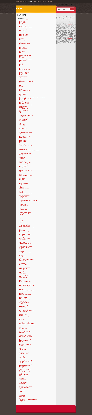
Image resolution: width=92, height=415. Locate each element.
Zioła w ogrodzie (22, 400)
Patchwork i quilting (22, 254)
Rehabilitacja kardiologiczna (24, 309)
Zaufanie (20, 388)
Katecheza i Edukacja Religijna (25, 162)
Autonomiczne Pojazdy (23, 35)
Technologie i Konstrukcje (24, 352)
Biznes (20, 44)
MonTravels (21, 221)
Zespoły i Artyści (22, 396)
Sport (20, 337)
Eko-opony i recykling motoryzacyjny (26, 101)
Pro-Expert (21, 289)
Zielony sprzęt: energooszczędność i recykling (28, 399)
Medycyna (21, 210)
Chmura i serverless (23, 60)
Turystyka (21, 362)
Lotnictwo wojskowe (23, 196)
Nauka (20, 229)
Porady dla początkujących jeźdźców (26, 275)
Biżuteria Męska (22, 47)
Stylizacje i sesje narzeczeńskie (25, 344)
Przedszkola (21, 295)
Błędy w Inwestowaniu (23, 48)
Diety (20, 82)
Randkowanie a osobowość (24, 302)
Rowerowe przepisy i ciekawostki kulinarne (27, 324)
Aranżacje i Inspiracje (23, 29)
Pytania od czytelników (23, 301)
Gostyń (20, 127)
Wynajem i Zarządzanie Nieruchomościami (27, 377)
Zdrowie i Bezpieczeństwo (24, 392)
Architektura (21, 30)
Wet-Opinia (21, 367)
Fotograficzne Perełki (23, 119)
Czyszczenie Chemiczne (23, 76)
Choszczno (21, 65)
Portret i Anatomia (22, 278)
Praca (20, 280)
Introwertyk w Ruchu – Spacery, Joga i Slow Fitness (29, 150)
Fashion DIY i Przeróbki (23, 108)
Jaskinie (20, 155)
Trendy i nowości (22, 357)
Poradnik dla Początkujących (24, 267)
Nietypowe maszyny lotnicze (24, 231)
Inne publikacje (22, 148)
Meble (20, 208)
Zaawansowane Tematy (23, 380)
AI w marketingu (22, 21)
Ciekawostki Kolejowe (23, 70)
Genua (20, 123)
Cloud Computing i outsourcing (25, 74)
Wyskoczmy (21, 378)
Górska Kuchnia (22, 125)
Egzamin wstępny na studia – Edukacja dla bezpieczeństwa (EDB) (32, 97)
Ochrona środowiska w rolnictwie (25, 243)
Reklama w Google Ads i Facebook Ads (26, 310)
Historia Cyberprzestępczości (24, 136)
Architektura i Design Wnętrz (24, 32)
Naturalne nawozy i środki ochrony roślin (27, 227)
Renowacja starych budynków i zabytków (27, 312)
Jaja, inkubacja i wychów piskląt (25, 153)
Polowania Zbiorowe (23, 263)
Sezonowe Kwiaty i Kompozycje (25, 335)
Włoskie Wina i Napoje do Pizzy (25, 371)
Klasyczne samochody (23, 165)
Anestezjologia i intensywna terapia (26, 27)
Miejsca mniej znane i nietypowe (25, 212)
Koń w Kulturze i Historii (23, 169)
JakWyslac (21, 154)
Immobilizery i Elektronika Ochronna (26, 145)
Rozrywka (21, 326)
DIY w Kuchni (21, 84)
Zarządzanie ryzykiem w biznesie (25, 386)
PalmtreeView (21, 251)
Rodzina (20, 318)
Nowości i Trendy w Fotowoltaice (25, 241)
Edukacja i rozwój (22, 94)
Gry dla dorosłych (22, 129)
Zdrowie (20, 391)
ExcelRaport (21, 107)
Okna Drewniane (22, 248)
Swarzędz (21, 345)
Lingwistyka (21, 192)
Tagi (48, 1)
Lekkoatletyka (21, 187)
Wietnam (20, 370)
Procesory (21, 293)
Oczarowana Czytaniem (23, 244)
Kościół (20, 171)
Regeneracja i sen (22, 306)
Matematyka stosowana (23, 207)
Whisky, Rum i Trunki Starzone (25, 369)
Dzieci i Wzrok (21, 87)
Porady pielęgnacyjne (23, 277)
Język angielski (22, 157)
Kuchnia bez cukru (22, 178)
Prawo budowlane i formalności (25, 284)
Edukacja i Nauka (22, 93)
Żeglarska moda (22, 395)
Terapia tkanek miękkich (23, 353)
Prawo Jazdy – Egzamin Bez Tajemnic (26, 285)
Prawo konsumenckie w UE (24, 286)
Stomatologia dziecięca (23, 340)
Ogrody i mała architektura (24, 247)
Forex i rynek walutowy (23, 118)
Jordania (20, 159)
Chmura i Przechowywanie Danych (25, 59)
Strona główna (19, 1)
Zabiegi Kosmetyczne (23, 382)
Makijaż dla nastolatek (23, 203)
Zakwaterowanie (22, 383)
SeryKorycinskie (22, 332)
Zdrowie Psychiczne (23, 394)
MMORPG (21, 214)
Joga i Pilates (21, 158)
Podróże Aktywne (22, 260)
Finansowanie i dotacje (23, 114)
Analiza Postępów (22, 26)
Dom (20, 85)
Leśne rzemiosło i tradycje (24, 188)
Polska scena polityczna (23, 265)
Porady (20, 272)
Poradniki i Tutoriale (23, 269)
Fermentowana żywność (23, 110)
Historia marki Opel (22, 138)
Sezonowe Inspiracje (23, 333)
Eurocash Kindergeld (23, 106)
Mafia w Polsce (22, 199)
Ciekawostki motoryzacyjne (24, 72)
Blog (20, 50)
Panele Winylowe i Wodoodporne (25, 252)
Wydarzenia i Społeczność (24, 375)
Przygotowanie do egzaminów (24, 299)
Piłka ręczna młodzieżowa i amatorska (26, 259)
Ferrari (20, 111)
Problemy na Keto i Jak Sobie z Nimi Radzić (27, 290)
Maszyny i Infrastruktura (23, 205)
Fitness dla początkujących (24, 116)
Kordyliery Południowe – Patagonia (25, 170)
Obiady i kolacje (22, 242)
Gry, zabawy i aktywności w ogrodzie (26, 132)
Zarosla (20, 384)
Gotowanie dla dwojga (23, 128)
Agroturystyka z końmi (23, 19)
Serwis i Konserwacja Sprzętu (24, 331)
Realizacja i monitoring (23, 305)
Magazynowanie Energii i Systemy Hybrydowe (28, 200)
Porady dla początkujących (24, 273)
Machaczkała (21, 197)
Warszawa (44, 1)
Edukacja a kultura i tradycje (24, 90)
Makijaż (20, 201)
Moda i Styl (21, 218)
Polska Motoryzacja (23, 264)
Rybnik (20, 327)
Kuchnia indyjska (22, 179)
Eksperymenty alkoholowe (24, 102)
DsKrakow (21, 86)
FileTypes (21, 112)
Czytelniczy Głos (22, 77)
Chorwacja (21, 64)
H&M (20, 133)
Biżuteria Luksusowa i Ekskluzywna (26, 46)
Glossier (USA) (22, 124)
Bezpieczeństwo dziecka (23, 42)
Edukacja (20, 89)
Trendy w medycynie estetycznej (25, 360)
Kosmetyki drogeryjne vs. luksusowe (26, 175)
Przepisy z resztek (22, 298)
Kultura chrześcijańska (23, 183)
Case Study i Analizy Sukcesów (25, 55)
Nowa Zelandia (22, 233)
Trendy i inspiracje (22, 356)
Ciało (20, 68)
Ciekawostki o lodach (23, 73)
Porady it (20, 276)
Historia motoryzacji (23, 140)
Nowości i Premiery (22, 239)
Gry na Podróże (22, 131)
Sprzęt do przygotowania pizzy (25, 339)
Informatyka (21, 146)
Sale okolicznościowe (23, 328)
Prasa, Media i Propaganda (24, 282)
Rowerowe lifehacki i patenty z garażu (26, 323)
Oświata (20, 250)
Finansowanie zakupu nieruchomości (26, 115)
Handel (20, 135)
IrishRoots (21, 152)
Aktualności (21, 23)
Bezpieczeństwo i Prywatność (25, 43)
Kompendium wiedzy (23, 167)
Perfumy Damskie (22, 256)
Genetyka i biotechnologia (24, 121)
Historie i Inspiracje (22, 141)
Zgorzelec (21, 397)
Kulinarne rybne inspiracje (24, 182)
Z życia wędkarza (22, 379)
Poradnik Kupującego (23, 268)
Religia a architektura (23, 311)
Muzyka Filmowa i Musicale (24, 225)
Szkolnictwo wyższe (23, 346)
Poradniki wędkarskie (23, 271)
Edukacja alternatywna (23, 91)
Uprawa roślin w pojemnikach (24, 365)
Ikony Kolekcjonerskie (23, 144)
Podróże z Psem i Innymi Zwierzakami (26, 261)
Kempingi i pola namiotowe (24, 163)
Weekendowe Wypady (23, 366)
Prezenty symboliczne (23, 288)
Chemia (20, 56)
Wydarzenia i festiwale (23, 374)
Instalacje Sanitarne (23, 149)
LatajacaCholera (22, 186)
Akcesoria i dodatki (22, 22)
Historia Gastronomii (23, 137)
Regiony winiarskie (22, 307)
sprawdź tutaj (69, 24)
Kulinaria (20, 180)
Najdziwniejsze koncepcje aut (24, 226)
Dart (19, 78)
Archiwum (25, 1)
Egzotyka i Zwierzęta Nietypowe (25, 98)
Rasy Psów (21, 303)
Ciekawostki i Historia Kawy (24, 69)
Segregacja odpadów (23, 329)
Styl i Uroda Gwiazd (23, 343)
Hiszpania (21, 142)
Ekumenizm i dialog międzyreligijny (26, 104)
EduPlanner (21, 95)
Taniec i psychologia (23, 349)
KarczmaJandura (22, 161)
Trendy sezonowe (22, 358)
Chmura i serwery (22, 61)
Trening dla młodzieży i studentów (25, 361)
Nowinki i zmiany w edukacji (24, 238)
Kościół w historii (22, 172)
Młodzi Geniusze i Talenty (24, 213)
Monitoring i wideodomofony (24, 220)
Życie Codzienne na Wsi (23, 401)
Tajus (20, 348)
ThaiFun (20, 354)
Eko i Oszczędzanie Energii (24, 99)
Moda (20, 217)
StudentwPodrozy (22, 341)
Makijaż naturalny (22, 204)
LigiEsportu (21, 191)
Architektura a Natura (23, 31)
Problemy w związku (23, 291)
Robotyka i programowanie (24, 316)
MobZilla (20, 216)
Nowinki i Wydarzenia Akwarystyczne (26, 237)
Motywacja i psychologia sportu (25, 223)
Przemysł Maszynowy (23, 297)
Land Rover (21, 184)
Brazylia (20, 52)
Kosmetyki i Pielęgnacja (23, 176)
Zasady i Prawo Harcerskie (24, 387)
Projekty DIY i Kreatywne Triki (25, 294)
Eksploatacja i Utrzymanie (24, 103)
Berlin (20, 39)
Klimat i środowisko (22, 166)
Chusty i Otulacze (22, 66)
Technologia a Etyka (23, 350)
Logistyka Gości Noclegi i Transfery (26, 193)
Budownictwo (21, 53)
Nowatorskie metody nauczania (25, 234)
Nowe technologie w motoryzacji (25, 235)
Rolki (20, 320)
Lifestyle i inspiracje (23, 189)
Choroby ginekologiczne (23, 63)
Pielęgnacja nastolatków (23, 257)
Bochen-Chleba (22, 51)
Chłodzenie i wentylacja (23, 57)
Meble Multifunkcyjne (23, 209)
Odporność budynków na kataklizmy (26, 246)
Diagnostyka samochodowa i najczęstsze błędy (28, 80)
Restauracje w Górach (23, 314)
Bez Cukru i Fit (22, 40)
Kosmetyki (21, 174)
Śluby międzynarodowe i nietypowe (25, 336)
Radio (19, 9)
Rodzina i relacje (22, 319)
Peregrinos (21, 255)
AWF (20, 36)
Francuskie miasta (22, 120)
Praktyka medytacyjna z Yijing (25, 281)
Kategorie (30, 1)
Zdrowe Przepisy (22, 390)
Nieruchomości (22, 230)
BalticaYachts (21, 38)
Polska (34, 1)
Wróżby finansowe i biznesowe (25, 373)
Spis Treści (39, 1)
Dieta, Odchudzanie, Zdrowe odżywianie (26, 81)
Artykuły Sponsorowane (23, 34)
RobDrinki (21, 315)
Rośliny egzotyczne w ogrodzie (25, 322)
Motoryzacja (21, 222)
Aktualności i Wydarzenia (24, 25)
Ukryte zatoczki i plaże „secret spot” (26, 363)
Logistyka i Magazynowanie (24, 195)
